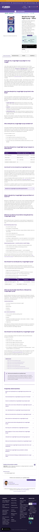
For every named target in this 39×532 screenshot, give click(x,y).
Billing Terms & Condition (14, 514)
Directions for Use (15, 55)
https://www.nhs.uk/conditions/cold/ (14, 365)
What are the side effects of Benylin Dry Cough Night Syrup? (18, 414)
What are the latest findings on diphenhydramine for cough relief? (18, 455)
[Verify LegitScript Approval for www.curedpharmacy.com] (30, 522)
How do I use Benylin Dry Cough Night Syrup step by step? (17, 400)
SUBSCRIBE (34, 503)
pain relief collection (26, 179)
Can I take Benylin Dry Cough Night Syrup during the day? (17, 410)
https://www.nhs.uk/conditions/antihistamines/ (15, 363)
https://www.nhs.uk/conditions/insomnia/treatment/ (16, 366)
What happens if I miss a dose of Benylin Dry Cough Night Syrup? (17, 432)
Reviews (23, 55)
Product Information (6, 55)
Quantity (23, 49)
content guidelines (25, 489)
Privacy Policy (14, 500)
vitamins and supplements (18, 352)
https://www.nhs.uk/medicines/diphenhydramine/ (16, 362)
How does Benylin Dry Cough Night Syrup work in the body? (18, 396)
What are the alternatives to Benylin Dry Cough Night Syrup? (18, 441)
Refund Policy (14, 503)
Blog (12, 517)
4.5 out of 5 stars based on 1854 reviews (21, 13)
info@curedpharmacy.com (25, 504)
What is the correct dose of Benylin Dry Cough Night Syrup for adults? (18, 405)
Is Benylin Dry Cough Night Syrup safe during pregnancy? (17, 436)
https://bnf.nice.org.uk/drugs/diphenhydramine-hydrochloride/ (18, 368)
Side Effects (32, 55)
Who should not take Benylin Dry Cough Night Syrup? (16, 418)
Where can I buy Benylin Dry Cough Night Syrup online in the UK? (18, 392)
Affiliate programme (13, 520)
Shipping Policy (14, 505)
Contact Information (13, 510)
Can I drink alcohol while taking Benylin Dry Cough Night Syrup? (17, 423)
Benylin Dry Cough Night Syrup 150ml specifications (16, 188)
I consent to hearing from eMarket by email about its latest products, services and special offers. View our (33, 510)
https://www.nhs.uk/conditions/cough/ (14, 360)
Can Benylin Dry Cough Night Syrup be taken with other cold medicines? (18, 445)
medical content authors (21, 488)
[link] (14, 2)
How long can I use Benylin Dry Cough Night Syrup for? (17, 427)
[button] (28, 7)
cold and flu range (17, 76)
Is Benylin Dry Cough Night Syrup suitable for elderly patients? (16, 450)
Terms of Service (14, 507)
